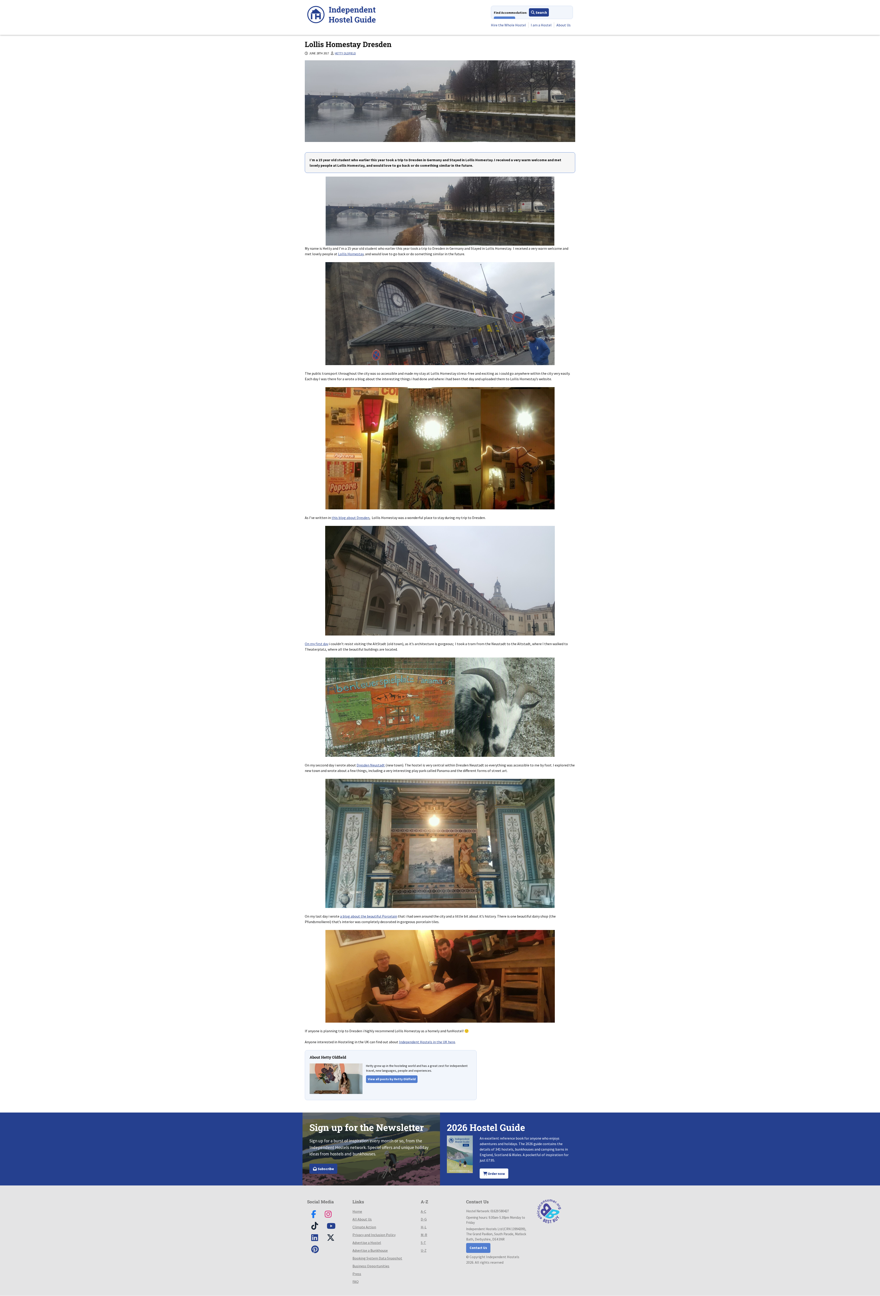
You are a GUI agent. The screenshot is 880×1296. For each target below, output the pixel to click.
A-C (423, 1211)
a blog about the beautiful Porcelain (368, 916)
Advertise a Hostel (366, 1242)
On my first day (316, 643)
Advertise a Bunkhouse (370, 1250)
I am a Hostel (541, 25)
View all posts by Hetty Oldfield (392, 1079)
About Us (563, 25)
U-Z (423, 1250)
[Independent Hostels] (341, 15)
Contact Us (478, 1248)
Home (357, 1211)
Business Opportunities (370, 1266)
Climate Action (364, 1227)
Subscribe (325, 1168)
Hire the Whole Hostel (508, 25)
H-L (423, 1227)
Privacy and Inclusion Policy (374, 1234)
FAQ (355, 1281)
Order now (496, 1173)
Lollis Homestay (350, 254)
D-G (424, 1219)
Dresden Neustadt (371, 765)
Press (356, 1273)
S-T (423, 1242)
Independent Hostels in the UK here (427, 1042)
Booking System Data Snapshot (377, 1258)
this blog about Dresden (350, 517)
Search (541, 12)
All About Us (362, 1219)
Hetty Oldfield (345, 53)
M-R (424, 1234)
